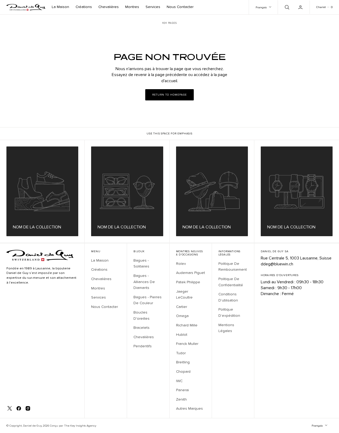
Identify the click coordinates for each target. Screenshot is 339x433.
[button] (301, 7)
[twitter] (9, 408)
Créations (84, 7)
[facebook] (19, 408)
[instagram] (28, 408)
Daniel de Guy (32, 425)
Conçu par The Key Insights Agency (73, 425)
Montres (132, 7)
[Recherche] (286, 7)
